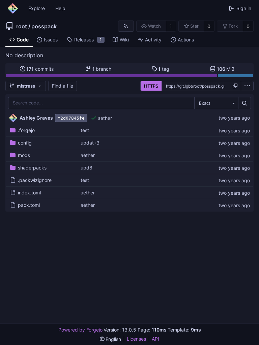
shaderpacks (32, 167)
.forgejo (26, 130)
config (25, 143)
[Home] (12, 8)
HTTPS (151, 86)
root (21, 26)
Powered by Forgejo (80, 330)
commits (40, 69)
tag (163, 69)
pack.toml (29, 205)
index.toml (29, 192)
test (85, 130)
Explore (36, 8)
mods (24, 155)
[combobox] (216, 103)
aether (105, 118)
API (155, 339)
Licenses (136, 339)
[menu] (247, 86)
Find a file (62, 86)
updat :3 (90, 143)
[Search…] (244, 103)
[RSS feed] (126, 26)
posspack (44, 26)
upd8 (86, 167)
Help (60, 8)
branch (102, 69)
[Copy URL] (235, 86)
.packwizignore (35, 180)
